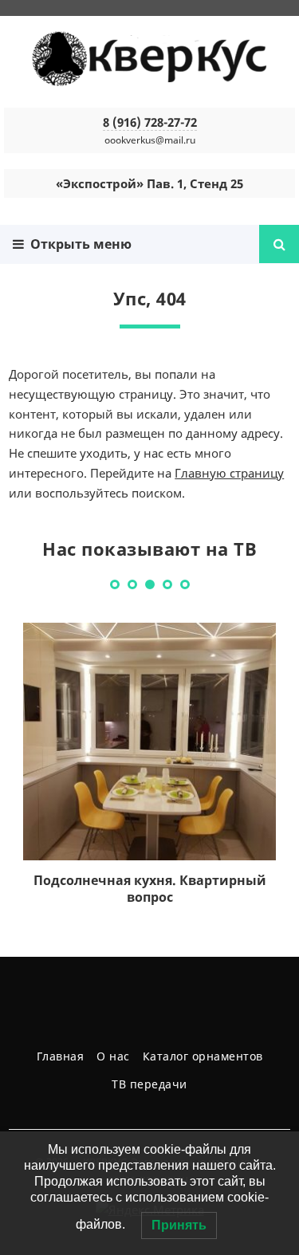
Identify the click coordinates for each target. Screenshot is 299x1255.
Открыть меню (78, 244)
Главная (61, 1056)
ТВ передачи (149, 1084)
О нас (113, 1056)
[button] (115, 584)
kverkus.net (149, 60)
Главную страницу (229, 473)
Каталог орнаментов (203, 1056)
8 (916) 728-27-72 (150, 122)
